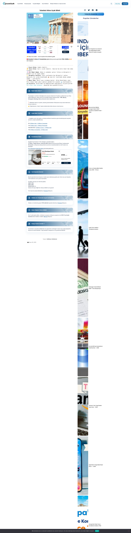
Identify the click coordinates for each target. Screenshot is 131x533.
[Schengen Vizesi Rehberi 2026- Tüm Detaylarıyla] (83, 287)
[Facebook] (92, 10)
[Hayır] (129, 531)
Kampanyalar (27, 3)
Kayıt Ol (125, 3)
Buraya (46, 216)
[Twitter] (89, 10)
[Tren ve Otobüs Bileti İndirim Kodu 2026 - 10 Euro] (83, 169)
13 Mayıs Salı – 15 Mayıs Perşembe (38, 125)
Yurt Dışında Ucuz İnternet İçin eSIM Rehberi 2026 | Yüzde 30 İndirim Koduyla (95, 50)
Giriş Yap (117, 3)
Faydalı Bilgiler (36, 3)
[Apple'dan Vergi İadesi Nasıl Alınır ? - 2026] (83, 465)
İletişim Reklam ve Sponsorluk (58, 3)
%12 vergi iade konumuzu (35, 85)
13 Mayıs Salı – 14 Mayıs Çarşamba (38, 123)
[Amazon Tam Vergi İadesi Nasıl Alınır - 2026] (83, 406)
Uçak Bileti (20, 3)
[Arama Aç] (111, 3)
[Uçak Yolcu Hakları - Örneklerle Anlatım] (83, 228)
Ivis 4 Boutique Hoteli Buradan (35, 148)
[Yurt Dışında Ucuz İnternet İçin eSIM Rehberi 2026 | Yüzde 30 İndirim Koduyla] (83, 50)
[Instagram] (85, 10)
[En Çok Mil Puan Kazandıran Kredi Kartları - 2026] (83, 347)
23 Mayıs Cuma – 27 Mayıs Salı (43, 127)
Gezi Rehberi (45, 3)
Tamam (97, 530)
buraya (46, 190)
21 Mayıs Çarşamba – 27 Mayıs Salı (39, 129)
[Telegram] (96, 10)
